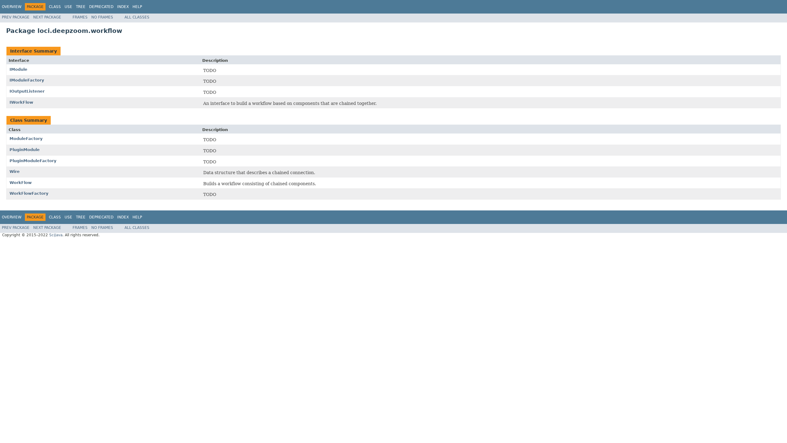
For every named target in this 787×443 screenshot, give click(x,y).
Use (68, 7)
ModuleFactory (26, 138)
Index (123, 7)
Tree (80, 7)
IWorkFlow (21, 102)
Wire (15, 171)
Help (137, 7)
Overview (12, 7)
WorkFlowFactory (29, 193)
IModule (18, 69)
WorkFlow (21, 182)
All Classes (137, 17)
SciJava (55, 235)
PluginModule (25, 149)
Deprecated (101, 7)
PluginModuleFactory (33, 160)
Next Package (47, 17)
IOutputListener (27, 91)
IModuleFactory (27, 80)
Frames (80, 17)
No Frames (102, 17)
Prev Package (16, 17)
